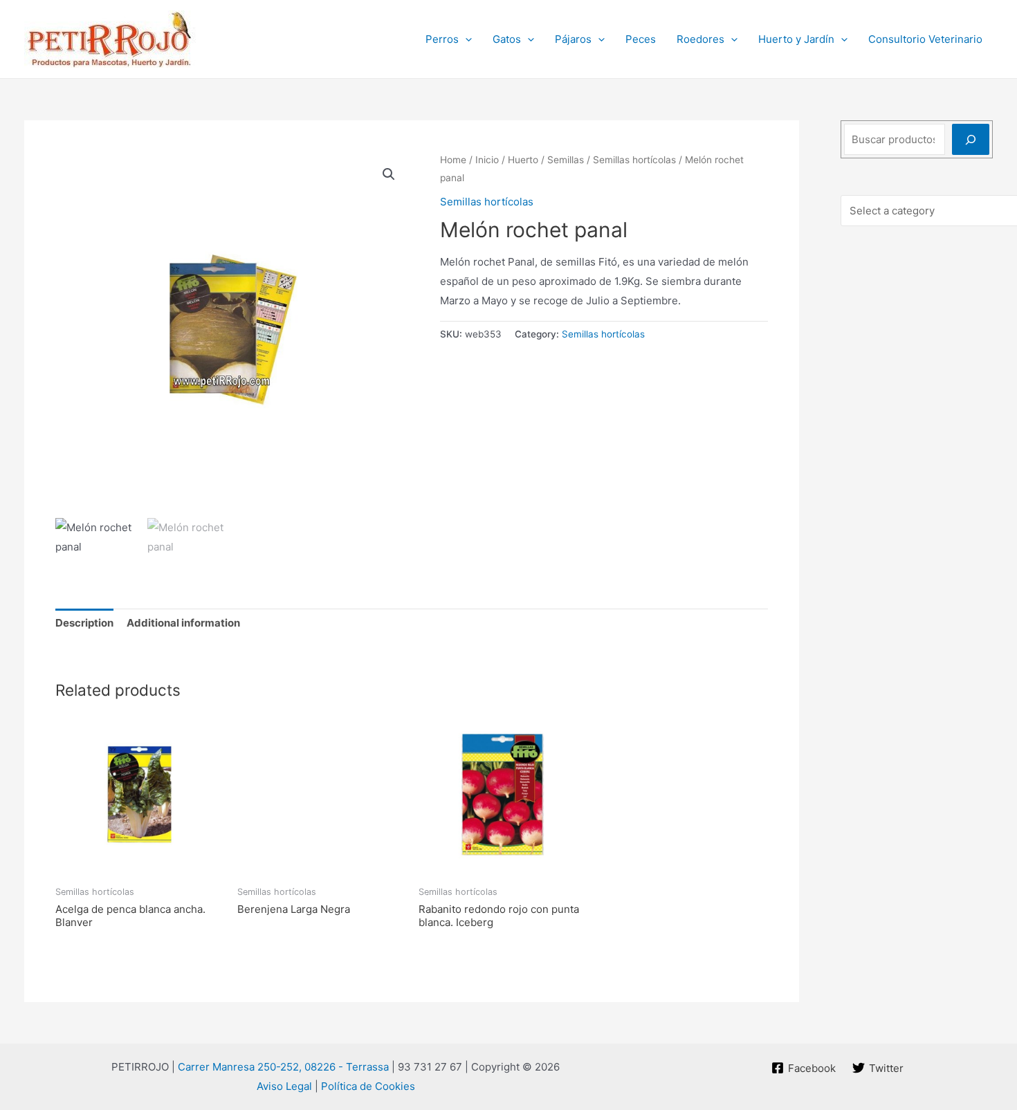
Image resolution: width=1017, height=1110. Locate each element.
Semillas (565, 159)
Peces (640, 39)
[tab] (84, 623)
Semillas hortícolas (634, 159)
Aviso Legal (284, 1086)
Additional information (183, 622)
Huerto (523, 159)
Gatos (507, 39)
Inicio (487, 159)
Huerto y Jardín (796, 39)
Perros (442, 39)
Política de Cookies (368, 1086)
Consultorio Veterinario (925, 39)
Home (453, 159)
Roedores (700, 39)
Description (84, 622)
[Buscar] (970, 139)
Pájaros (573, 39)
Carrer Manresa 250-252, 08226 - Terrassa (283, 1066)
